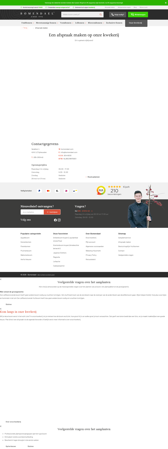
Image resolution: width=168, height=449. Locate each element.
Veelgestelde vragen (124, 7)
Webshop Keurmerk (93, 251)
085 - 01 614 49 (84, 211)
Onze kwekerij (135, 22)
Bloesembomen (95, 22)
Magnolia (56, 257)
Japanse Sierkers (59, 253)
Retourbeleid (90, 259)
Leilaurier (56, 261)
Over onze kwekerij (13, 422)
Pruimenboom (26, 251)
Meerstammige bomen (46, 22)
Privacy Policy (91, 255)
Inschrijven (53, 212)
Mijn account (143, 7)
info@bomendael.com (68, 152)
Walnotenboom (26, 255)
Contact (121, 251)
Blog (135, 7)
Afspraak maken (110, 7)
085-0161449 (37, 157)
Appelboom (25, 238)
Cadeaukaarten (59, 266)
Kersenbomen (26, 242)
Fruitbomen (26, 22)
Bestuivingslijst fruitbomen (128, 246)
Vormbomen (65, 22)
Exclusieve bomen (114, 22)
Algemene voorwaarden (95, 246)
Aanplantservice (124, 238)
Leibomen (79, 22)
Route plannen (94, 177)
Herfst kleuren (26, 259)
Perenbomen (25, 246)
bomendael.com (66, 149)
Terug (25, 28)
